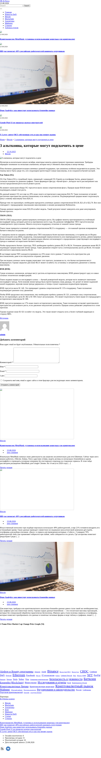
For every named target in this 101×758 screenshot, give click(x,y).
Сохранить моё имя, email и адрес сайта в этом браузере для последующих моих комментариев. (43, 380)
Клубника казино (7, 699)
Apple (43, 672)
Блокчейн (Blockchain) (12, 682)
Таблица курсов (11, 28)
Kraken (58, 675)
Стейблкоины (87, 690)
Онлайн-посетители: (14, 736)
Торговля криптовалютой (11, 692)
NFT (90, 675)
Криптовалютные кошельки (42, 686)
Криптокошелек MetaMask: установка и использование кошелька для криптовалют (37, 39)
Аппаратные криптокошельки (39, 679)
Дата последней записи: (15, 742)
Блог (7, 710)
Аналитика (9, 21)
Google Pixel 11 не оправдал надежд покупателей (21, 123)
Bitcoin (8, 17)
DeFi (2, 675)
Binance (53, 671)
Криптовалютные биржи (14, 686)
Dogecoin (8, 675)
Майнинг (9, 23)
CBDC (84, 671)
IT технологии (48, 675)
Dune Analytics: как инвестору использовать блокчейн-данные (27, 110)
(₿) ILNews (4, 1)
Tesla (15, 679)
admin (2, 335)
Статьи (8, 716)
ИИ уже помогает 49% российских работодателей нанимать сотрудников (32, 51)
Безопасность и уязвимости (66, 679)
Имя (2, 367)
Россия (79, 690)
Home (2, 140)
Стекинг (8, 25)
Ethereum (19, 675)
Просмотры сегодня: (14, 738)
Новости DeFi (11, 14)
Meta (74, 675)
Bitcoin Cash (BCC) (65, 672)
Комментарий (6, 362)
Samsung (2, 679)
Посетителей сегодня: (14, 740)
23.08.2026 (11, 450)
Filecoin (38, 675)
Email (3, 371)
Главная (8, 12)
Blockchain (9, 19)
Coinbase (93, 672)
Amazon (37, 672)
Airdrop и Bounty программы (16, 671)
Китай (69, 683)
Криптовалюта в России (79, 683)
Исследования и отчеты (52, 682)
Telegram (9, 679)
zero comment (12, 452)
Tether (21, 679)
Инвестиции (31, 682)
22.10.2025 (11, 152)
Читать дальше (6, 467)
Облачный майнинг (17, 690)
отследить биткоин (36, 692)
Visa (27, 679)
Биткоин (90, 679)
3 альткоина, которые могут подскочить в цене (34, 140)
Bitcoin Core (75, 672)
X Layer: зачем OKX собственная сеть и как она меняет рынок (28, 135)
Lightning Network (66, 675)
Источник (4, 318)
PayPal (97, 675)
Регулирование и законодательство (56, 689)
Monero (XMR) (81, 675)
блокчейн (26, 692)
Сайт (2, 376)
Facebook (30, 675)
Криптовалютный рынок (74, 686)
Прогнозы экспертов (30, 690)
